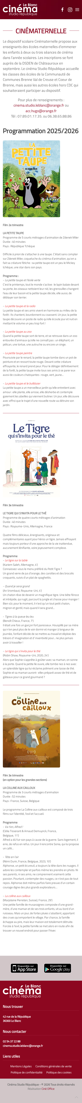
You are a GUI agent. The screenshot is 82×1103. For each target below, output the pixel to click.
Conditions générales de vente (53, 1066)
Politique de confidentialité (27, 1072)
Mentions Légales (21, 1066)
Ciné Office (48, 1088)
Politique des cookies (59, 1072)
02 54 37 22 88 (11, 1041)
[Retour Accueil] (20, 9)
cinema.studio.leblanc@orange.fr (39, 105)
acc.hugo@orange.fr (41, 110)
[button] (77, 9)
